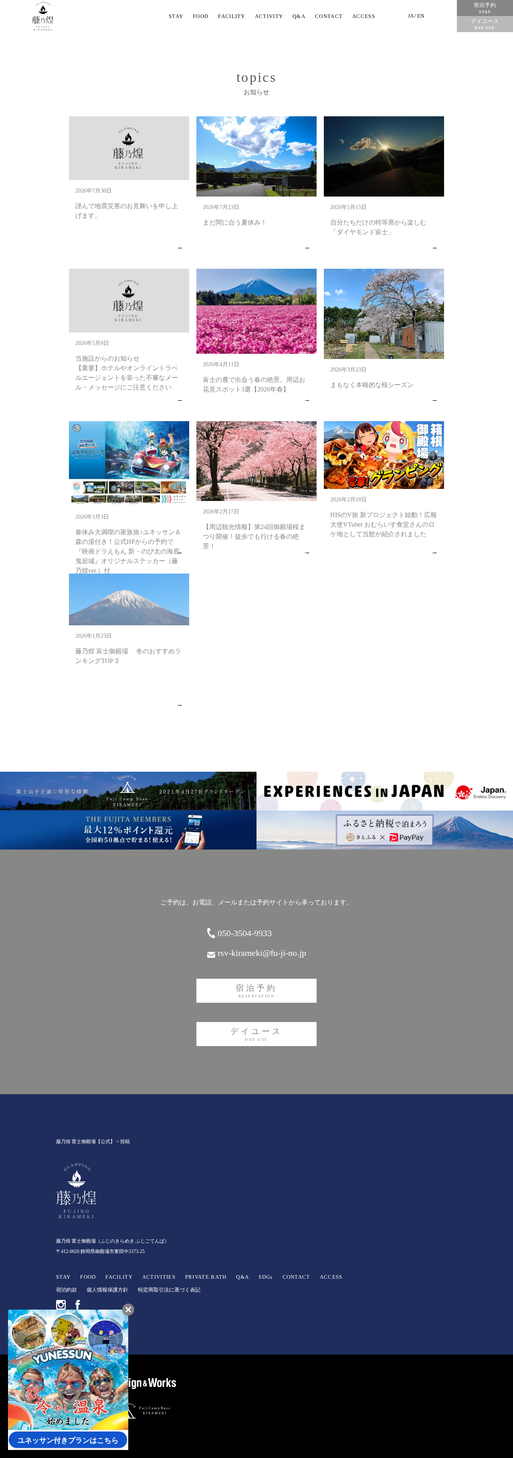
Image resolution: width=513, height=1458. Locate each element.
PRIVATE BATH (206, 1277)
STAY (176, 16)
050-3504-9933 (245, 933)
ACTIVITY (269, 16)
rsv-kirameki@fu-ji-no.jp (262, 953)
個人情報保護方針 (107, 1290)
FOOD (200, 16)
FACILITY (231, 16)
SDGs (266, 1277)
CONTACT (329, 16)
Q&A (299, 16)
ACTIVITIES (159, 1277)
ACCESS (363, 16)
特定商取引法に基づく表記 (169, 1290)
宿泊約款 (66, 1290)
